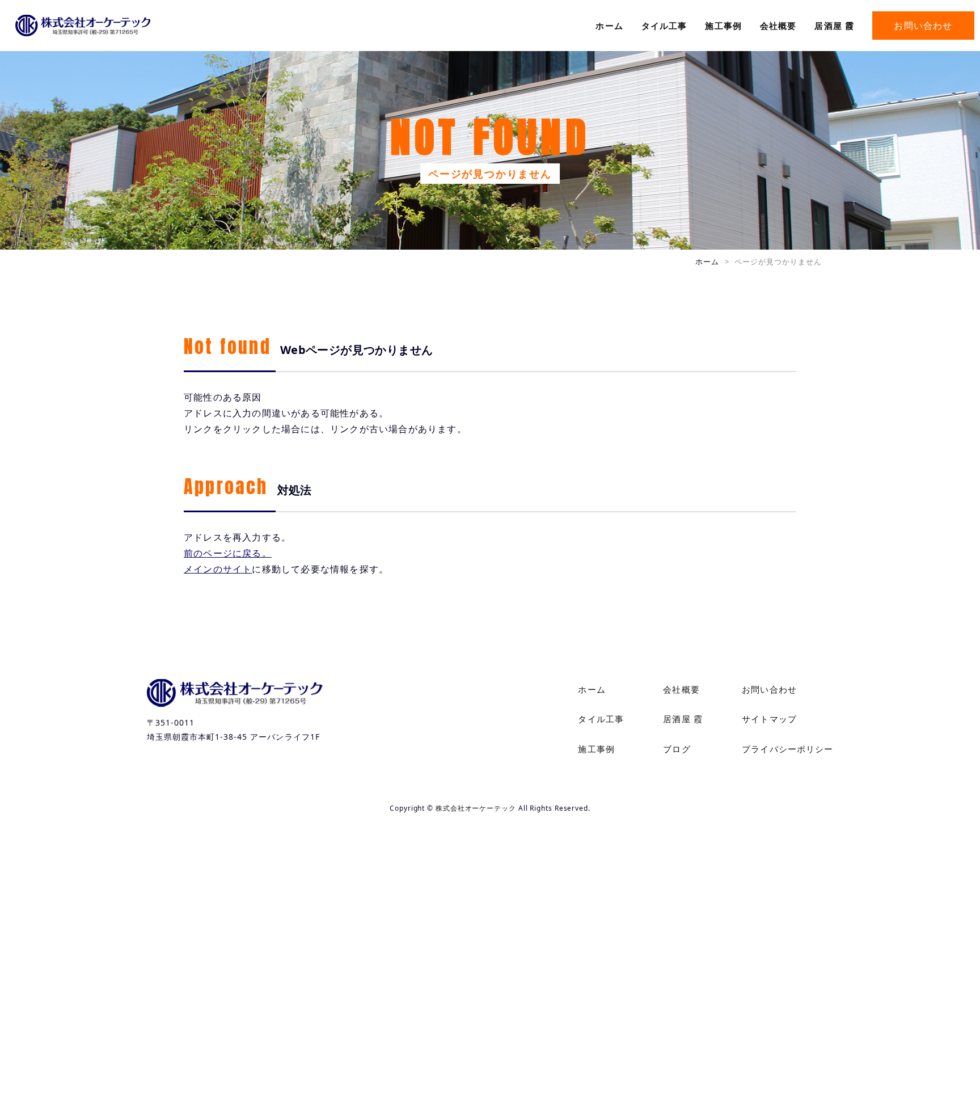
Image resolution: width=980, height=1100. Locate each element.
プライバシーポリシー (787, 749)
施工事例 (723, 25)
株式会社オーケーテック (476, 808)
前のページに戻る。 (228, 553)
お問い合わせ (923, 25)
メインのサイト (218, 569)
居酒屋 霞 (834, 25)
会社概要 (778, 25)
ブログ (676, 749)
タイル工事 (664, 25)
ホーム (609, 25)
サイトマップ (769, 718)
